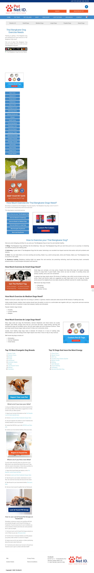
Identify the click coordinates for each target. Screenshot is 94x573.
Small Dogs (26, 23)
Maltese (10, 367)
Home (9, 17)
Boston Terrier (55, 360)
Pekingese (54, 367)
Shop (37, 17)
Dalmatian (11, 369)
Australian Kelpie (12, 362)
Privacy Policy (31, 558)
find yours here (21, 533)
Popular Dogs (67, 23)
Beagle (10, 364)
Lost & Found (57, 17)
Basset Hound (55, 355)
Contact (79, 17)
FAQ (7, 558)
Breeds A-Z (13, 23)
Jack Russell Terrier (13, 365)
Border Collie (11, 353)
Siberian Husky (12, 355)
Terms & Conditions (32, 561)
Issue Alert (46, 17)
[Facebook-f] (86, 6)
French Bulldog (56, 365)
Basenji (10, 357)
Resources (69, 17)
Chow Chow (55, 353)
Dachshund (11, 360)
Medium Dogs (39, 23)
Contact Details (10, 561)
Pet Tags (17, 17)
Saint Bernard (55, 364)
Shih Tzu (54, 357)
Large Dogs (53, 23)
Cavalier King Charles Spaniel (60, 358)
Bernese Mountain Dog (58, 369)
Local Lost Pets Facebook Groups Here (21, 418)
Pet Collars (28, 17)
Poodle (10, 358)
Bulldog (54, 362)
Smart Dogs (81, 23)
